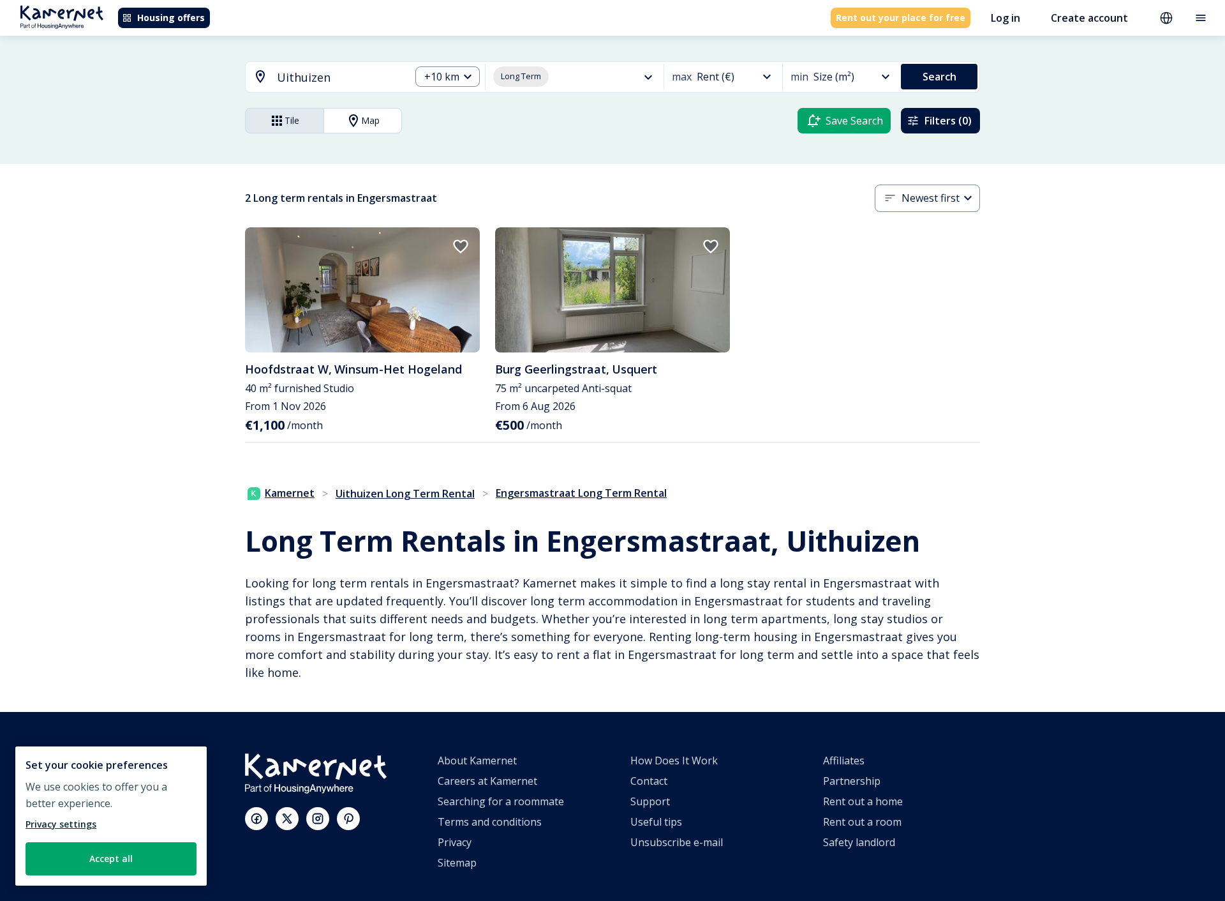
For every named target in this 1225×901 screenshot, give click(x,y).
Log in (1005, 18)
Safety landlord (859, 842)
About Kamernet (477, 760)
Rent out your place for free (900, 17)
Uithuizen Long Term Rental (405, 494)
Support (650, 801)
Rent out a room (862, 822)
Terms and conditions (490, 822)
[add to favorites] (461, 246)
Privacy (454, 842)
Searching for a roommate (501, 801)
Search (939, 77)
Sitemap (457, 863)
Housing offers (171, 17)
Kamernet (290, 493)
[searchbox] (339, 77)
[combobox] (320, 77)
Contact (648, 781)
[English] (1166, 18)
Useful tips (656, 822)
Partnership (851, 781)
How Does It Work (674, 760)
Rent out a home (863, 801)
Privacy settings (61, 824)
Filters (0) (948, 121)
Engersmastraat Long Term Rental (581, 493)
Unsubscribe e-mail (676, 842)
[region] (111, 816)
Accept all (111, 858)
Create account (1089, 18)
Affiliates (844, 760)
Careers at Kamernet (487, 781)
